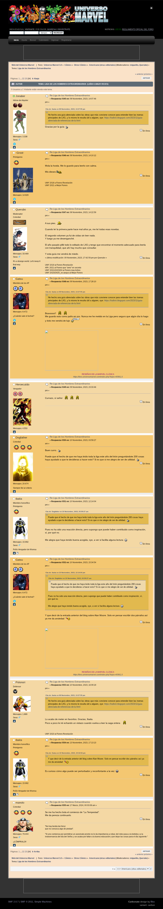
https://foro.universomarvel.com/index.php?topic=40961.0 (98, 377)
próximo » (148, 74)
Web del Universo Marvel (23, 65)
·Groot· (20, 152)
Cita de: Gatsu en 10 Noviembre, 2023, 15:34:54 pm (65, 753)
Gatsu (19, 278)
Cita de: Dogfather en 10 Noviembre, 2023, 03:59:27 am (67, 511)
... (21, 78)
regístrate (64, 29)
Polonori (20, 682)
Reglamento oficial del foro (137, 29)
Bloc (153, 902)
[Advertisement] (81, 52)
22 (23, 78)
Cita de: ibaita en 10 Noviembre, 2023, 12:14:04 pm (65, 572)
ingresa (51, 29)
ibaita (19, 498)
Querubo (143, 65)
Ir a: (113, 869)
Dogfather (21, 437)
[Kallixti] (17, 554)
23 (26, 78)
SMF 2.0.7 (13, 902)
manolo (20, 802)
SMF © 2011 (27, 902)
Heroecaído (22, 384)
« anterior (139, 74)
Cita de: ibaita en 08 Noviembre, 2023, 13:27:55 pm (65, 109)
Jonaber (20, 96)
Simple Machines (43, 902)
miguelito (134, 65)
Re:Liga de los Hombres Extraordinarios (70, 95)
